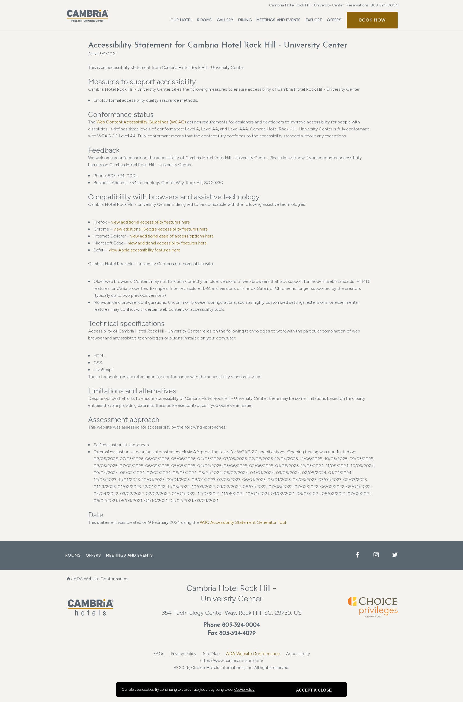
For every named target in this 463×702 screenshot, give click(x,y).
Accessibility (298, 653)
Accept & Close (314, 690)
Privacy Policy (183, 653)
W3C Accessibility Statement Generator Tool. (243, 522)
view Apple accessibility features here (144, 250)
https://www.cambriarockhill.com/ (231, 660)
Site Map (211, 653)
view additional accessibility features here (150, 222)
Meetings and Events (278, 20)
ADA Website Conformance (253, 653)
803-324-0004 (384, 5)
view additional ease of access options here (172, 236)
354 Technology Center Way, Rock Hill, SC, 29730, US (231, 612)
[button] (372, 20)
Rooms (204, 20)
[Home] (68, 578)
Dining (245, 20)
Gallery (225, 20)
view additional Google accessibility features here (161, 229)
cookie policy (244, 690)
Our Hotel (181, 20)
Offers (334, 20)
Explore (314, 20)
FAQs (158, 653)
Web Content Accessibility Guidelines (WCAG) (141, 122)
